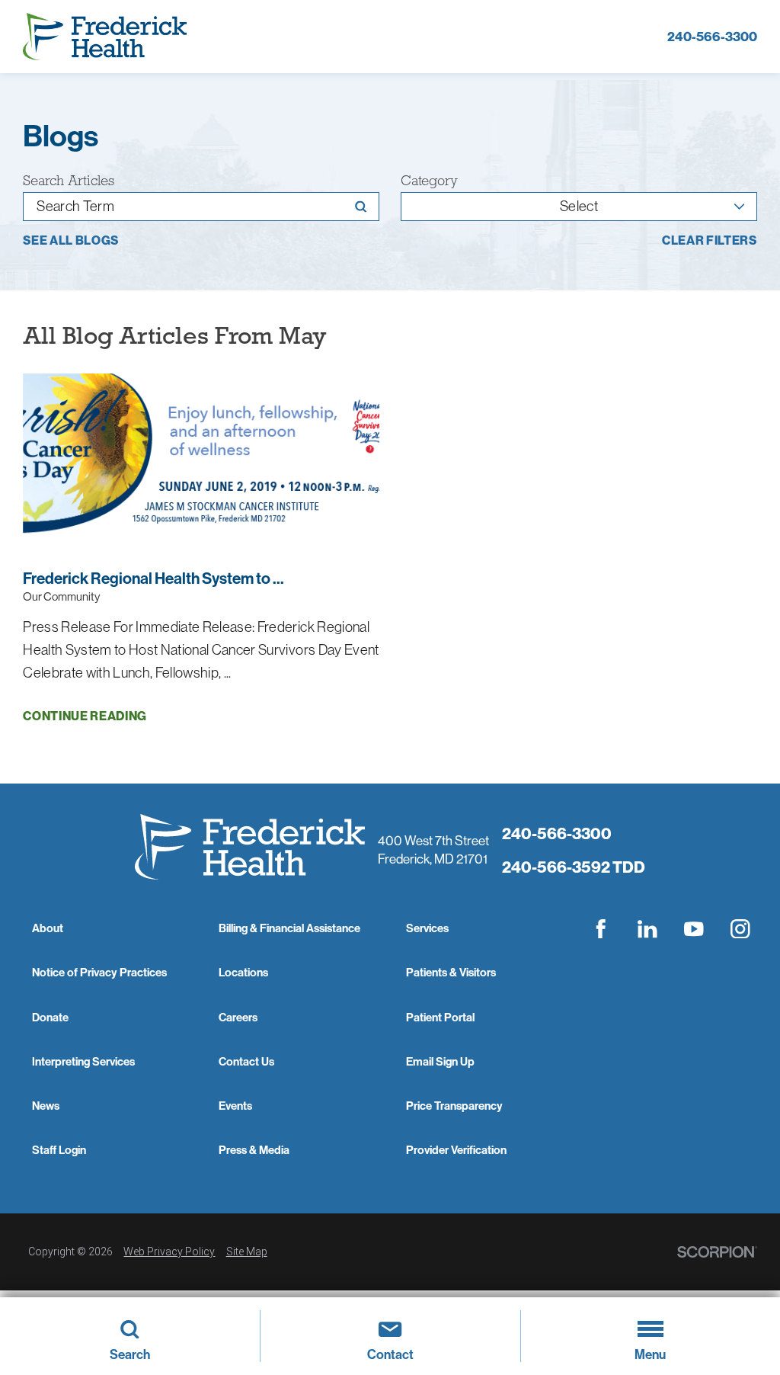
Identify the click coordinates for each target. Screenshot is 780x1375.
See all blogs (71, 241)
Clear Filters (709, 241)
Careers (238, 1017)
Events (235, 1105)
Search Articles (68, 181)
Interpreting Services (83, 1061)
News (45, 1105)
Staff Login (59, 1150)
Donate (50, 1017)
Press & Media (254, 1150)
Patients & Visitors (451, 972)
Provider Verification (456, 1150)
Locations (243, 972)
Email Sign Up (440, 1061)
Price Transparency (454, 1105)
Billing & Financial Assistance (289, 928)
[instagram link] (740, 928)
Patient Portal (440, 1017)
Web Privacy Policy (169, 1251)
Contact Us (246, 1061)
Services (427, 928)
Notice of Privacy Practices (99, 972)
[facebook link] (601, 928)
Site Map (246, 1251)
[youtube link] (694, 928)
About (47, 928)
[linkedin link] (647, 928)
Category (429, 181)
